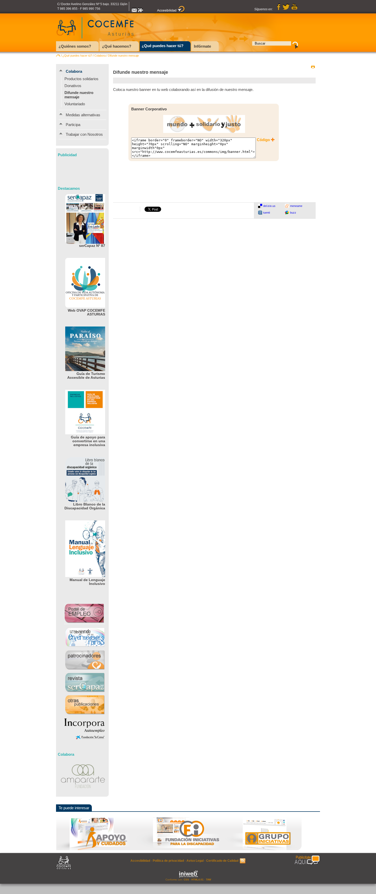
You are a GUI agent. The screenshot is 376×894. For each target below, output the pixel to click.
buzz (293, 212)
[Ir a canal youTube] (294, 9)
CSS (186, 879)
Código (263, 140)
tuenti (266, 212)
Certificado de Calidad (222, 861)
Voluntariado (74, 104)
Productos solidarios (81, 79)
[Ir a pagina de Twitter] (286, 9)
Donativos (72, 85)
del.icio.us (269, 205)
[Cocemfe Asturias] (95, 40)
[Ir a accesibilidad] (171, 11)
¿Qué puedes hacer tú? (77, 55)
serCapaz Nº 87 (92, 246)
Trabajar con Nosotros (84, 134)
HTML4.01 (197, 879)
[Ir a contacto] (134, 11)
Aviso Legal (195, 861)
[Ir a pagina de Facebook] (279, 9)
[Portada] (58, 55)
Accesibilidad (140, 861)
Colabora (100, 55)
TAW (208, 879)
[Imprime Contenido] (313, 66)
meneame (296, 205)
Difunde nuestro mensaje (123, 55)
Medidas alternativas (83, 115)
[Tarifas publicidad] (307, 860)
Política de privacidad (168, 861)
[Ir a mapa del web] (141, 11)
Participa (73, 124)
